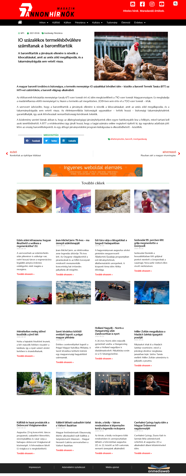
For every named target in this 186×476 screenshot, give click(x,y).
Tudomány (112, 22)
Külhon (67, 22)
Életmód (125, 22)
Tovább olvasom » (25, 274)
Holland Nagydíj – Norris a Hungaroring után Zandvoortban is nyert (109, 330)
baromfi (128, 139)
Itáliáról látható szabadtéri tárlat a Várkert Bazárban (73, 424)
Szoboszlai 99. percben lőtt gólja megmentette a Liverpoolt (149, 242)
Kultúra (96, 22)
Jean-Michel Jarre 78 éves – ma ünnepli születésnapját (72, 242)
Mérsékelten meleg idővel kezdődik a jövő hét (31, 333)
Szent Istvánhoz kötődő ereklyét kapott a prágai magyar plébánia (69, 334)
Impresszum (35, 467)
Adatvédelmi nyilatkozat (73, 467)
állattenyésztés (117, 139)
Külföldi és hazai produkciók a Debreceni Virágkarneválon (33, 424)
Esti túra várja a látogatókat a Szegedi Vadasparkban (111, 242)
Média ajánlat (112, 467)
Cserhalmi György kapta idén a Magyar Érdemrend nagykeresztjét (151, 425)
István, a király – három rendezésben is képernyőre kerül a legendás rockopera (110, 425)
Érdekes (138, 22)
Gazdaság (48, 33)
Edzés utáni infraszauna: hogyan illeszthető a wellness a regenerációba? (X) (34, 243)
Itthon (42, 22)
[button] (175, 3)
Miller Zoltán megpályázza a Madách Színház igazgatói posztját (149, 334)
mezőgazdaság (140, 139)
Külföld (56, 22)
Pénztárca (80, 22)
